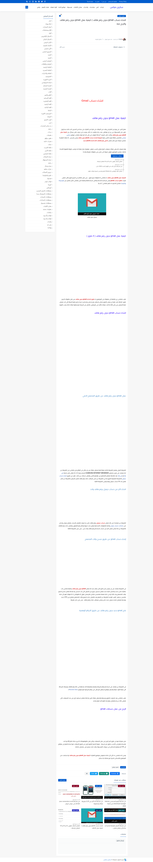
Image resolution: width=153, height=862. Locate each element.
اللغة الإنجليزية (47, 101)
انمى (50, 123)
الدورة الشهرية (47, 79)
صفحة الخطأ (90, 1)
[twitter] (42, 1)
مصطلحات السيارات (45, 197)
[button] (115, 773)
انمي (97, 7)
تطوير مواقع (122, 16)
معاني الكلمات (77, 7)
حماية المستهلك (47, 160)
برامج (38, 7)
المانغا (49, 110)
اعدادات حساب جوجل (116, 526)
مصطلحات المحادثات (45, 200)
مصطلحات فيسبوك (46, 203)
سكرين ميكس (116, 7)
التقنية (49, 58)
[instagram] (33, 1)
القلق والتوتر (47, 95)
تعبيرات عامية (47, 141)
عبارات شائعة (47, 169)
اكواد (50, 33)
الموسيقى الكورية (46, 113)
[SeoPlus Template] (125, 860)
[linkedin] (36, 1)
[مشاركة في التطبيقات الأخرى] (87, 773)
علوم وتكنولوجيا (47, 175)
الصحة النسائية (47, 85)
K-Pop (49, 228)
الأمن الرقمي (47, 48)
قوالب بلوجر (48, 181)
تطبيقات (49, 135)
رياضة (49, 163)
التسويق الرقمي (46, 51)
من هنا (120, 476)
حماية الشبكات (47, 157)
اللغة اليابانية (48, 107)
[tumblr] (30, 1)
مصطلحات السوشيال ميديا (43, 194)
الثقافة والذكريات (46, 73)
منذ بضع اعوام (118, 159)
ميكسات (92, 7)
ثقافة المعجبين (47, 153)
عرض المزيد (62, 780)
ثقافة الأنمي (48, 150)
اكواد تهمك (53, 7)
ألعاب (49, 92)
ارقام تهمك (48, 24)
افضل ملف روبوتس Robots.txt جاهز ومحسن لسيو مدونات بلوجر (105, 171)
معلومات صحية (47, 209)
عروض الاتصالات (46, 172)
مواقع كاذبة (62, 7)
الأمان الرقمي (47, 42)
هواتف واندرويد (47, 218)
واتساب (85, 7)
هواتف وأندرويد (47, 215)
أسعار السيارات (47, 27)
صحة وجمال (48, 166)
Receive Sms (73, 689)
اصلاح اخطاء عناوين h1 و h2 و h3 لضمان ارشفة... (109, 161)
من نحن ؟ (104, 1)
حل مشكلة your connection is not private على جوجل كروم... (69, 802)
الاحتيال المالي (47, 39)
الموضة (49, 116)
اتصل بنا (97, 1)
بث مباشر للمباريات (45, 126)
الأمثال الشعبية (47, 45)
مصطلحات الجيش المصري (43, 191)
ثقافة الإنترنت (47, 147)
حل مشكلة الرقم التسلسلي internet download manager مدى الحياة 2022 (115, 804)
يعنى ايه (49, 225)
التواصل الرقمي (47, 61)
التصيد (49, 55)
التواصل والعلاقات (46, 64)
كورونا (49, 184)
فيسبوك (69, 7)
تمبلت (49, 144)
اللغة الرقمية (47, 104)
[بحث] (26, 7)
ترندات (102, 7)
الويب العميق (47, 119)
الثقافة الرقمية (47, 67)
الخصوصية (48, 76)
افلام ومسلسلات (46, 30)
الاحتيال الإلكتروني (46, 36)
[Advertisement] (108, 31)
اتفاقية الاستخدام (112, 1)
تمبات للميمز (45, 7)
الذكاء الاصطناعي (46, 82)
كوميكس (49, 187)
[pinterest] (39, 1)
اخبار (50, 21)
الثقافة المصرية (47, 70)
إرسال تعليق (120, 840)
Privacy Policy (123, 1)
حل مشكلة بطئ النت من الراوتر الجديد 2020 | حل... (108, 166)
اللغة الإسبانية (47, 98)
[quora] (27, 1)
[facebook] (45, 1)
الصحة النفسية (47, 89)
